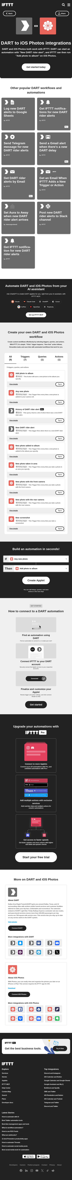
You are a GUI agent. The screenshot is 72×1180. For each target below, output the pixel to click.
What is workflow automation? (12, 1128)
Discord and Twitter (51, 1106)
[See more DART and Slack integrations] (16, 952)
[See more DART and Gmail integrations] (35, 943)
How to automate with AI (10, 1117)
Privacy (52, 1165)
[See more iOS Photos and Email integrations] (35, 1018)
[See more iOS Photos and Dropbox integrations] (16, 1018)
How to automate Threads (11, 1142)
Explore (5, 1069)
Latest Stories (8, 1113)
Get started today (36, 67)
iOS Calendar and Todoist (53, 1099)
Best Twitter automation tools (12, 1120)
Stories (4, 1077)
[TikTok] (47, 1170)
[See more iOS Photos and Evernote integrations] (53, 1018)
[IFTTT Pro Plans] (42, 409)
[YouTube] (37, 1170)
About (59, 1165)
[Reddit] (53, 1170)
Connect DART (17, 928)
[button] (69, 5)
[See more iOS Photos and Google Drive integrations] (35, 1009)
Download (11, 988)
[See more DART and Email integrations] (53, 943)
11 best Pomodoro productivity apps (15, 1139)
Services (5, 1073)
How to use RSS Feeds (10, 1131)
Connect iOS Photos (19, 994)
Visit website (12, 922)
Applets (4, 1080)
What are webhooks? (9, 1135)
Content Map (6, 1091)
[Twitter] (42, 1170)
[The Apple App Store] (28, 1157)
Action (20, 376)
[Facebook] (21, 1170)
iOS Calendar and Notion (53, 1077)
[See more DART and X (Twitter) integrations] (53, 952)
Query (20, 412)
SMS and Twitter (50, 1091)
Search (4, 1095)
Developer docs (7, 1102)
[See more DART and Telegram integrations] (35, 952)
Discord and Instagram (52, 1073)
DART (7, 43)
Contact (44, 1165)
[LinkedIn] (26, 1170)
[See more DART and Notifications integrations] (16, 943)
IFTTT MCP (6, 1084)
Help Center (6, 1088)
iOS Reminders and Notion (53, 1095)
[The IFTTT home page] (7, 4)
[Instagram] (31, 1170)
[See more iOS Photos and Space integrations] (53, 1009)
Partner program (33, 1165)
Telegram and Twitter (51, 1102)
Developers (13, 1165)
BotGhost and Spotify (52, 1088)
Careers (22, 1165)
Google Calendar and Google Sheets (57, 1080)
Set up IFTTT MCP (36, 315)
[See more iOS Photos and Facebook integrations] (16, 1009)
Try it (60, 384)
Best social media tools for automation (15, 1150)
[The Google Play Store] (43, 1157)
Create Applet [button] (36, 580)
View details (13, 384)
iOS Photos (32, 43)
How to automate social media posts (15, 1146)
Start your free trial (36, 857)
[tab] (10, 358)
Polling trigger (22, 394)
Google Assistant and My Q (53, 1084)
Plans (4, 1099)
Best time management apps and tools (15, 1124)
